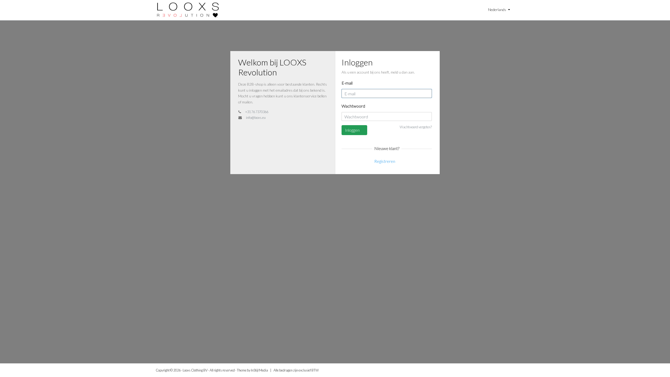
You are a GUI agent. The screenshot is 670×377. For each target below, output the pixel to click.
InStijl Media (259, 370)
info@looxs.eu (256, 117)
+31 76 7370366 (256, 112)
